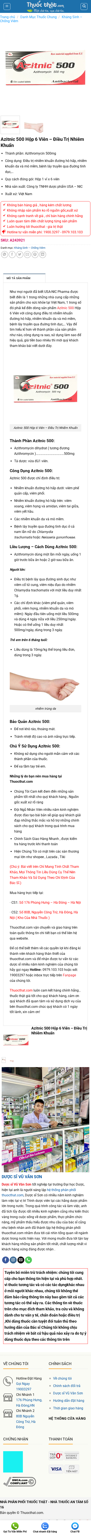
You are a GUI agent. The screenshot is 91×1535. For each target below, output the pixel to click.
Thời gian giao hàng (68, 1408)
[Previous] (8, 68)
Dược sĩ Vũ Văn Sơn (68, 1393)
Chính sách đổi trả (66, 1386)
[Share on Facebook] (12, 254)
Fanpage (69, 975)
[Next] (83, 68)
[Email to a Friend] (27, 254)
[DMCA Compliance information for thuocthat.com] (19, 1481)
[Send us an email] (20, 1260)
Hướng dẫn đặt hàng (68, 1401)
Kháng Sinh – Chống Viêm (29, 247)
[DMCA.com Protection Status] (13, 1462)
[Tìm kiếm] (84, 6)
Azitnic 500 (65, 308)
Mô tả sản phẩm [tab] (18, 278)
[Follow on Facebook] (5, 1260)
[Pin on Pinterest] (35, 254)
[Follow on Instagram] (13, 1260)
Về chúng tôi (62, 1378)
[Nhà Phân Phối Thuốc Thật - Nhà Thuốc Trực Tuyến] (45, 6)
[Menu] (7, 6)
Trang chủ (7, 17)
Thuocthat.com (21, 990)
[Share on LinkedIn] (42, 254)
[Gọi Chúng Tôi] (28, 1260)
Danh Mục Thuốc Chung (38, 17)
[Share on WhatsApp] (4, 254)
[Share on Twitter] (19, 254)
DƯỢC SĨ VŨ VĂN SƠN (22, 1176)
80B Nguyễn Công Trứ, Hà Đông (26, 1421)
